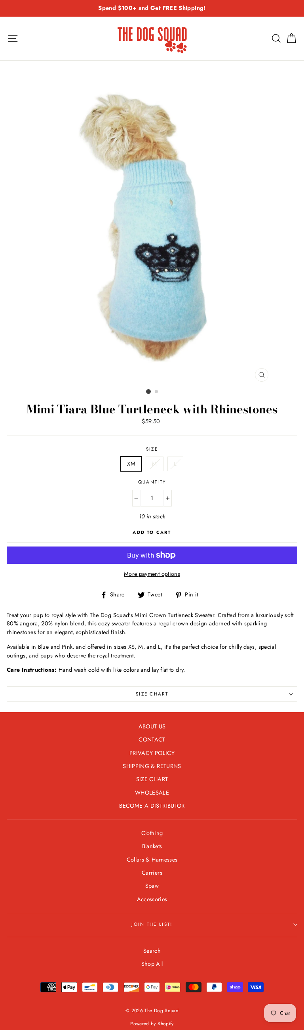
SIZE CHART (152, 694)
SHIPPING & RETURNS (152, 766)
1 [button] (148, 391)
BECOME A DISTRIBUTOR (151, 806)
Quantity (152, 482)
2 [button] (157, 392)
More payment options (152, 574)
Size (152, 449)
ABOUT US (152, 726)
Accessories (152, 899)
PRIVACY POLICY (152, 753)
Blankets (152, 846)
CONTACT (152, 739)
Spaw (152, 886)
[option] (152, 8)
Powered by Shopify (152, 1023)
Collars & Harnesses (152, 860)
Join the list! (151, 924)
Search (152, 951)
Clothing (152, 833)
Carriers (152, 873)
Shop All (152, 964)
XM (131, 464)
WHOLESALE (152, 793)
